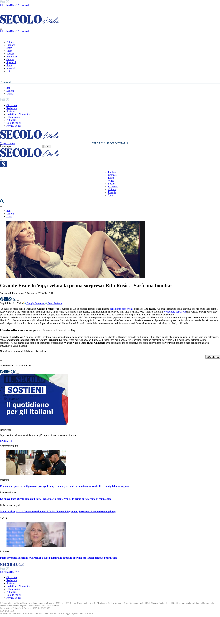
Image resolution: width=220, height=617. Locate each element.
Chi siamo (11, 105)
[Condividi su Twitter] (14, 300)
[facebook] (1, 2)
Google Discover (35, 303)
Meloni (10, 90)
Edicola (4, 5)
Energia (112, 192)
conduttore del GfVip (175, 311)
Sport (9, 65)
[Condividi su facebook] (2, 300)
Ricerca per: (6, 146)
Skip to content (7, 143)
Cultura (10, 59)
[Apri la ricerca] (2, 202)
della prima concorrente (122, 308)
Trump (9, 93)
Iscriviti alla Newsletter (18, 114)
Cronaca (10, 45)
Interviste (11, 68)
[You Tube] (4, 2)
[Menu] (1, 159)
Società (10, 53)
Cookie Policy (13, 122)
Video (9, 50)
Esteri (9, 47)
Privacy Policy (13, 125)
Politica (10, 42)
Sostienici (11, 111)
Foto (8, 71)
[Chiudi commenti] (1, 360)
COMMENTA (213, 357)
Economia (11, 56)
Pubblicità (11, 120)
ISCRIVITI (6, 440)
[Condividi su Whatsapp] (10, 300)
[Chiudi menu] (1, 29)
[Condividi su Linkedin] (6, 300)
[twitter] (7, 2)
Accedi (25, 5)
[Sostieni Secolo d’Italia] (34, 424)
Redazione (11, 108)
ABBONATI (15, 5)
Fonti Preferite (54, 303)
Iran (8, 87)
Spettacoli (11, 62)
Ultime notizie (13, 117)
